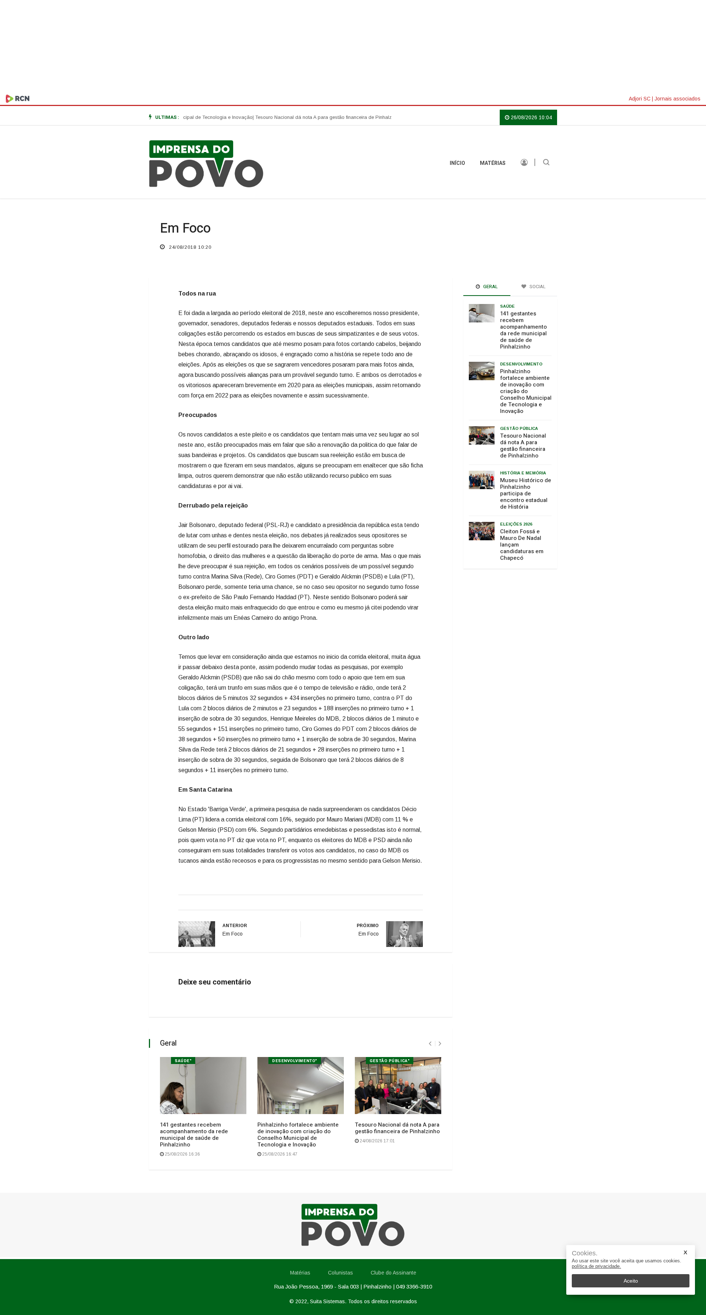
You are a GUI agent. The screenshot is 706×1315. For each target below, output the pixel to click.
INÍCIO (457, 163)
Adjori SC (639, 99)
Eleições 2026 (516, 524)
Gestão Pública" (390, 1061)
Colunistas (340, 1273)
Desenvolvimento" (294, 1061)
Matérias (493, 163)
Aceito (631, 1281)
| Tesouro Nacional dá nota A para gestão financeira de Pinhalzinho (304, 117)
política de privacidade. (596, 1266)
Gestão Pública (519, 428)
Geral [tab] (490, 286)
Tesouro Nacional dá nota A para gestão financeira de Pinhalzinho (397, 1128)
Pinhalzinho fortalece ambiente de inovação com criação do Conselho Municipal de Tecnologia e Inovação (298, 1135)
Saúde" (183, 1061)
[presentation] (430, 1044)
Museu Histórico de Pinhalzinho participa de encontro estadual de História (525, 493)
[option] (304, 117)
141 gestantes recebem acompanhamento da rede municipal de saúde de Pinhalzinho (194, 1135)
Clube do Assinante (393, 1273)
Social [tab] (537, 286)
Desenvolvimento (521, 364)
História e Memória (523, 473)
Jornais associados (677, 99)
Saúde (507, 306)
